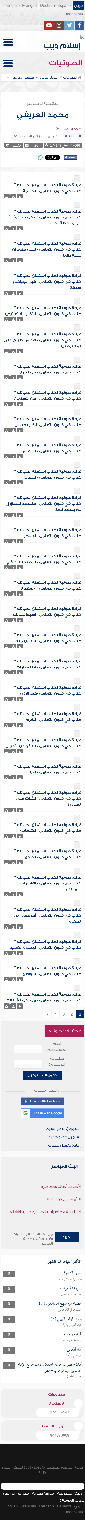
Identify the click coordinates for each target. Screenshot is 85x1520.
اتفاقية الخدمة (43, 1493)
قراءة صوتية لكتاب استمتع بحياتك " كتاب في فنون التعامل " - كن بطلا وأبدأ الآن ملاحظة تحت (45, 217)
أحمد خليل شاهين (71, 1294)
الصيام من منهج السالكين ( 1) (60, 1303)
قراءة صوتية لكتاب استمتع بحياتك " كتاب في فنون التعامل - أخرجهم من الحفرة (47, 915)
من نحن (9, 1493)
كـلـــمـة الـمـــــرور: (57, 1061)
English (13, 6)
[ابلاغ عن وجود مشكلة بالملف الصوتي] (7, 197)
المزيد (67, 1237)
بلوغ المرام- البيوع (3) (66, 1319)
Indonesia (74, 14)
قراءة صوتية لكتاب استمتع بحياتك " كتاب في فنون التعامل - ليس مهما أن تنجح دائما (46, 249)
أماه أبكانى (74, 1349)
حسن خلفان (74, 1376)
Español (64, 6)
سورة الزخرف (72, 1273)
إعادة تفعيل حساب (64, 1145)
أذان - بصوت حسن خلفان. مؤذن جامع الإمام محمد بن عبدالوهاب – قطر (49, 1367)
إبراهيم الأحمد (73, 1355)
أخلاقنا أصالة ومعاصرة (60, 1187)
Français (30, 6)
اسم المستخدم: (57, 1047)
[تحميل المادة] (13, 197)
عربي (78, 6)
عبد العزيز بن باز (72, 1325)
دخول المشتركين (42, 1075)
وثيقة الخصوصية (69, 1493)
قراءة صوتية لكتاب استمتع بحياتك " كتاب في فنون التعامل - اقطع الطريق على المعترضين (42, 340)
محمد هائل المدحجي (70, 1310)
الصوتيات (66, 63)
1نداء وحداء (73, 1334)
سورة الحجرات (71, 1288)
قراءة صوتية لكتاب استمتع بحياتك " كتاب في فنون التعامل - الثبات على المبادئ (47, 799)
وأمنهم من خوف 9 (63, 1199)
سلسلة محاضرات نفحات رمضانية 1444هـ (44, 1212)
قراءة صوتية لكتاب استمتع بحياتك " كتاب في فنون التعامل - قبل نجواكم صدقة (47, 282)
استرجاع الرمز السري (63, 1129)
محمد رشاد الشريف (70, 1279)
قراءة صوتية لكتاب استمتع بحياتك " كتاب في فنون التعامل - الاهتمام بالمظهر (47, 883)
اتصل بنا (24, 1493)
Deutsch (47, 6)
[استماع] (20, 197)
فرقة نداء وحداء (72, 1340)
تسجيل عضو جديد (64, 1137)
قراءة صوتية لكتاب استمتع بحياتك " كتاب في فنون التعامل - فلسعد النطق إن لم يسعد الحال (43, 504)
